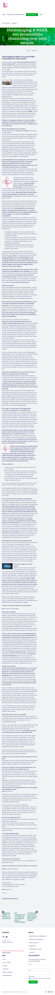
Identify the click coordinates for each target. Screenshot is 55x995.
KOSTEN (5, 965)
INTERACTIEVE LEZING (35, 949)
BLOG (4, 959)
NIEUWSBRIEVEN (7, 975)
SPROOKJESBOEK (7, 972)
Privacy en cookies (23, 991)
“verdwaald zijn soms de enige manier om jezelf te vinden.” (32, 916)
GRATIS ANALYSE (34, 942)
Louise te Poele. (6, 952)
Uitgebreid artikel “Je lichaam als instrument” (6, 915)
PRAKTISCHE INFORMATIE (36, 939)
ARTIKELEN (4, 893)
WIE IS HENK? (6, 962)
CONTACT (32, 952)
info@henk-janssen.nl (7, 942)
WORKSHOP (32, 946)
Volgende (34, 50)
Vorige (28, 50)
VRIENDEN (5, 969)
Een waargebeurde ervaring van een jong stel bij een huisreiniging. (20, 917)
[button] (3, 912)
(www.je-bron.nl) (25, 93)
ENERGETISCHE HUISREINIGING (37, 936)
